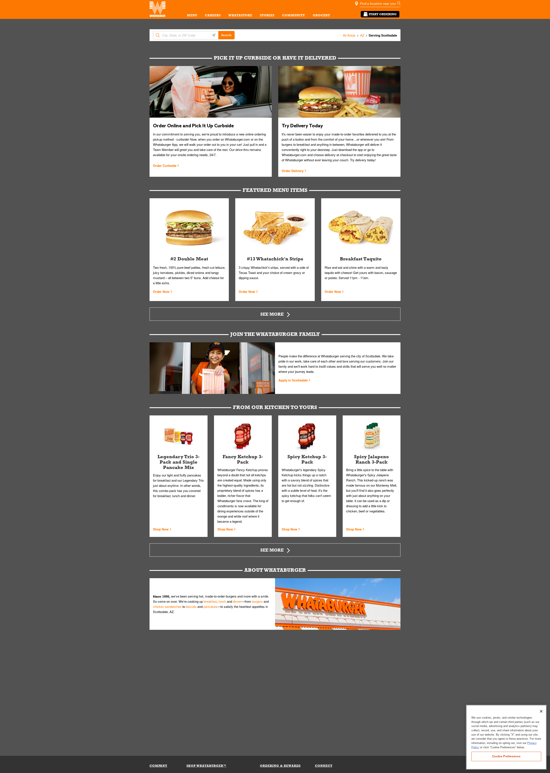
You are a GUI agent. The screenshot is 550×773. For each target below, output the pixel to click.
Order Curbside (164, 165)
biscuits (191, 606)
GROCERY (321, 15)
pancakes (210, 606)
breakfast (210, 601)
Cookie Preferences (506, 756)
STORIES (267, 15)
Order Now (161, 291)
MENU (192, 15)
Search (226, 35)
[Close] (541, 711)
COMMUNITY (293, 15)
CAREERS (213, 15)
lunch (222, 601)
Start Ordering (383, 14)
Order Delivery (293, 170)
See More (272, 314)
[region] (506, 737)
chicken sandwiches (167, 606)
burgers (257, 601)
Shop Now (161, 529)
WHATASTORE (240, 15)
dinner (237, 601)
